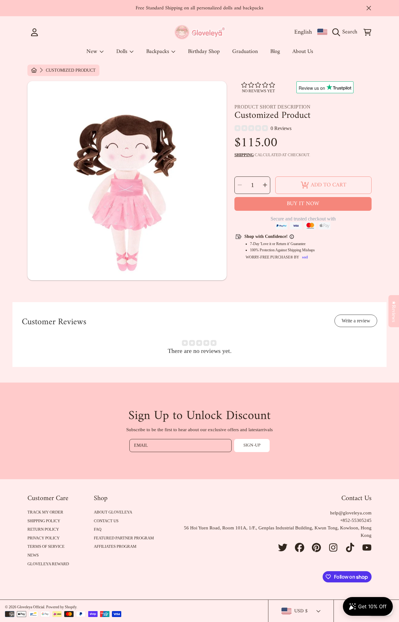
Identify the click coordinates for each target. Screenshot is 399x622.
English (303, 32)
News (33, 555)
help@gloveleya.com (351, 512)
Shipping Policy (43, 520)
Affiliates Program (115, 546)
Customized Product (71, 70)
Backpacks (158, 51)
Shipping (244, 154)
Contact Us (106, 520)
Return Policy (43, 529)
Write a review (356, 320)
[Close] (369, 8)
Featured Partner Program (124, 538)
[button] (346, 32)
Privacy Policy (43, 538)
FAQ (97, 529)
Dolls (122, 51)
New (92, 51)
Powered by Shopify (61, 607)
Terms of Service (46, 546)
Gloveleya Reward (48, 564)
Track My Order (45, 512)
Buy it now (303, 204)
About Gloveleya (113, 512)
